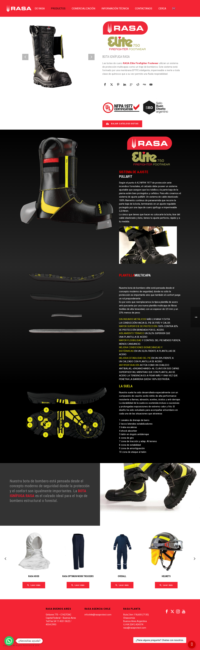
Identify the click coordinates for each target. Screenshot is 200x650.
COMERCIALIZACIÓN (83, 8)
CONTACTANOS (143, 8)
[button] (9, 641)
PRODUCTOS (58, 8)
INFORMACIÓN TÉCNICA (115, 8)
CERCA (162, 8)
